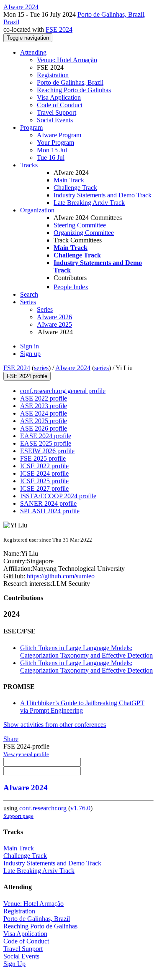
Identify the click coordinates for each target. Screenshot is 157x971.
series (41, 367)
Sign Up (14, 963)
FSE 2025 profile (43, 458)
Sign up (30, 353)
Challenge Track (75, 187)
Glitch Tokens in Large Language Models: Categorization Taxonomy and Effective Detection (86, 651)
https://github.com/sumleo (60, 576)
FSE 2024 (59, 29)
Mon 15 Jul (52, 150)
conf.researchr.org (43, 808)
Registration (53, 74)
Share (10, 738)
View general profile (26, 754)
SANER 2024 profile (48, 503)
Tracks (29, 165)
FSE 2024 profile (27, 376)
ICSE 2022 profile (44, 465)
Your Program (55, 142)
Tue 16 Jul (50, 157)
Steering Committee (80, 225)
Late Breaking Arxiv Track (89, 202)
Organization (37, 210)
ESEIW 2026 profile (47, 450)
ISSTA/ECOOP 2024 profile (58, 495)
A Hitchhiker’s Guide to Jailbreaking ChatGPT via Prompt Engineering (82, 706)
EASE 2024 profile (45, 435)
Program (31, 127)
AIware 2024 (72, 367)
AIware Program (59, 135)
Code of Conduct (59, 104)
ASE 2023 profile (43, 405)
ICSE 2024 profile (44, 473)
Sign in (29, 346)
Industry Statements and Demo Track (103, 195)
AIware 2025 (54, 324)
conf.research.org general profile (63, 390)
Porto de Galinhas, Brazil (70, 82)
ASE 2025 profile (43, 420)
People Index (71, 286)
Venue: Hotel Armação (67, 59)
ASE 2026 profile (43, 428)
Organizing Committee (84, 232)
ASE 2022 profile (43, 398)
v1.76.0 (80, 808)
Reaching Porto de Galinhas (74, 89)
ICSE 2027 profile (44, 488)
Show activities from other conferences (54, 724)
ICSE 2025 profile (44, 480)
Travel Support (56, 112)
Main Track (69, 180)
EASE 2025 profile (45, 443)
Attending (33, 52)
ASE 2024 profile (43, 413)
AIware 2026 (54, 316)
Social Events (55, 120)
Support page (18, 816)
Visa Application (59, 97)
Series (45, 309)
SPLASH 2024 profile (50, 511)
